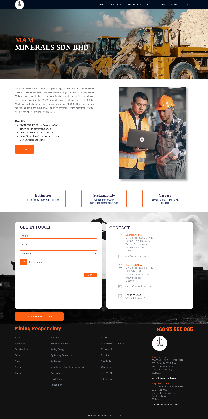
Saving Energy (57, 349)
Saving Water (56, 361)
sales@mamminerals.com (137, 256)
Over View (106, 367)
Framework (106, 349)
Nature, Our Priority (60, 343)
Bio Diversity (56, 373)
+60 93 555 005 (174, 329)
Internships (106, 379)
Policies (105, 355)
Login (187, 4)
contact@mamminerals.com (138, 286)
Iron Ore (54, 337)
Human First (56, 385)
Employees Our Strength (113, 343)
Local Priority (57, 379)
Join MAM (106, 373)
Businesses (116, 4)
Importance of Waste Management (67, 367)
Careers (151, 4)
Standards (106, 361)
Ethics (104, 337)
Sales (162, 4)
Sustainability (134, 4)
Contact (175, 4)
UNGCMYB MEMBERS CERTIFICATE (39, 316)
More (24, 149)
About (102, 4)
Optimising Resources (61, 355)
